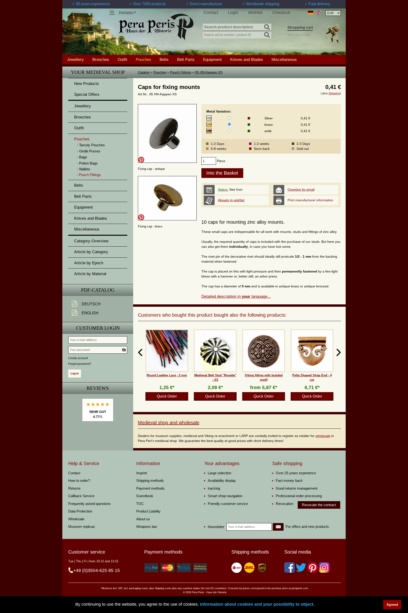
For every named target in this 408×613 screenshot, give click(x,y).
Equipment (212, 59)
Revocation (284, 504)
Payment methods (150, 488)
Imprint (141, 473)
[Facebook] (289, 567)
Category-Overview (91, 241)
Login (233, 12)
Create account (78, 358)
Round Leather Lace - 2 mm (167, 375)
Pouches (159, 72)
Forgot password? (79, 363)
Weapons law (146, 527)
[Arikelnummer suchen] (266, 34)
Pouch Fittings (180, 72)
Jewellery (75, 59)
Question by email (301, 189)
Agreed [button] (392, 604)
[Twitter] (301, 567)
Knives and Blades (246, 59)
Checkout (281, 12)
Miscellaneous (284, 59)
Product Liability (148, 511)
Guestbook (144, 496)
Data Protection (80, 511)
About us (143, 519)
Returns (74, 488)
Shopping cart (300, 27)
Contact (211, 12)
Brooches (100, 59)
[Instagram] (324, 567)
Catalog (143, 72)
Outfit (122, 59)
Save (141, 160)
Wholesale (76, 519)
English (90, 313)
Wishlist (255, 12)
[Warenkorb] (332, 34)
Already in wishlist (231, 200)
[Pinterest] (312, 567)
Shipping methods (150, 481)
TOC (140, 504)
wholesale (322, 436)
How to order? (79, 481)
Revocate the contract (319, 505)
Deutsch (91, 304)
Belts (164, 59)
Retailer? (127, 12)
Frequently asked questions (89, 504)
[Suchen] (266, 26)
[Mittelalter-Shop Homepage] (156, 27)
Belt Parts (186, 59)
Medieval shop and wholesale (168, 422)
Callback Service (81, 496)
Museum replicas (81, 527)
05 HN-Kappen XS (208, 72)
